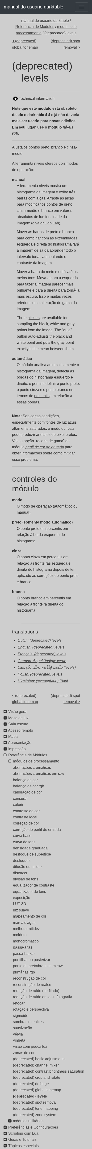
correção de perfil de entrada (37, 830)
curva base (22, 836)
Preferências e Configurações (33, 1127)
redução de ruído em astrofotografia (42, 997)
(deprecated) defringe (31, 1084)
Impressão (17, 749)
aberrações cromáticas (32, 768)
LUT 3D (19, 904)
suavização (22, 1028)
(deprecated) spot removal (35, 1102)
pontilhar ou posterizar (31, 960)
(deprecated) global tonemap (37, 1090)
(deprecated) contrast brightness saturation (48, 1071)
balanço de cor (25, 780)
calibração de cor (27, 792)
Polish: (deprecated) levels (40, 674)
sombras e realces (28, 1022)
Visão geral (17, 712)
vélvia (18, 1034)
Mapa (13, 737)
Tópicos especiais (23, 1146)
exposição (21, 898)
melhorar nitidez (26, 929)
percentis (42, 396)
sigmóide (20, 1016)
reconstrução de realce (32, 985)
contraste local (25, 817)
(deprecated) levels (30, 1096)
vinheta (19, 1040)
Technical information (36, 99)
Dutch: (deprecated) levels (40, 640)
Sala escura (18, 724)
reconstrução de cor (29, 978)
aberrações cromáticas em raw (38, 774)
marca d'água (24, 923)
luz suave (21, 910)
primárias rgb (24, 972)
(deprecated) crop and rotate (36, 1077)
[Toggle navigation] (81, 7)
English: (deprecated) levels (41, 647)
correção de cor (26, 823)
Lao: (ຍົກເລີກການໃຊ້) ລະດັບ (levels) (47, 667)
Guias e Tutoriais (22, 1139)
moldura (20, 935)
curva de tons (24, 842)
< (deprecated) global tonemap (25, 44)
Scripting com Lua (23, 1133)
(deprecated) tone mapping (35, 1108)
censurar (20, 799)
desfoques (21, 861)
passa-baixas (24, 954)
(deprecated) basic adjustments (39, 1059)
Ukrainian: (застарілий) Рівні (43, 681)
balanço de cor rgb (28, 786)
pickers (34, 318)
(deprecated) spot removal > (65, 44)
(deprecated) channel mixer (36, 1065)
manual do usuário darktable (33, 6)
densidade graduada (30, 848)
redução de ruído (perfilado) (36, 991)
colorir (18, 805)
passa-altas (22, 947)
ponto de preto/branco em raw (38, 966)
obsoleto (69, 108)
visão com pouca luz (30, 1046)
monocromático (26, 941)
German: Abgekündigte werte (42, 661)
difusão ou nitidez (27, 867)
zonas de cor (23, 1053)
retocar (19, 1003)
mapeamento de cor (29, 916)
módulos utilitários (28, 1121)
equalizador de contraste (33, 885)
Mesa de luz (18, 718)
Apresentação (19, 743)
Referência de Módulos (34, 27)
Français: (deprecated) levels (42, 654)
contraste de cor (26, 811)
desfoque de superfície (32, 854)
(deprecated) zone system (34, 1115)
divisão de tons (25, 879)
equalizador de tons (29, 892)
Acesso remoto (20, 730)
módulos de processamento (36, 761)
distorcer (20, 873)
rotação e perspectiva (31, 1009)
